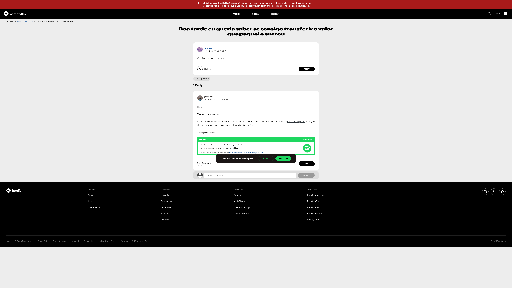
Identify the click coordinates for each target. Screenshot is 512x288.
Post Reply (306, 175)
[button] (314, 49)
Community (18, 13)
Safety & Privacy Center (24, 241)
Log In (497, 13)
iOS (31, 21)
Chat (255, 13)
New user (208, 47)
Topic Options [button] (201, 78)
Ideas (275, 13)
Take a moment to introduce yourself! (246, 152)
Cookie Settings (59, 241)
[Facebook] (502, 191)
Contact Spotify (241, 213)
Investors (165, 213)
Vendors (165, 219)
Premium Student (315, 213)
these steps (273, 5)
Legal (8, 241)
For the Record (94, 207)
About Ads (75, 241)
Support (238, 195)
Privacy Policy (43, 241)
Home (18, 21)
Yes (280, 158)
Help (236, 13)
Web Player (239, 201)
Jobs (90, 201)
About (91, 195)
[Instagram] (485, 191)
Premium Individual (316, 195)
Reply (307, 69)
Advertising (166, 207)
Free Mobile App (242, 207)
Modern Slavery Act (105, 241)
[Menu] (506, 13)
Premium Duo (313, 201)
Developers (166, 201)
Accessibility (89, 241)
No (267, 158)
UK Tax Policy (123, 241)
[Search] (489, 13)
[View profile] (200, 49)
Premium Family (314, 207)
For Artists (165, 195)
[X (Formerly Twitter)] (494, 191)
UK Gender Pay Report (141, 241)
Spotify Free (313, 219)
